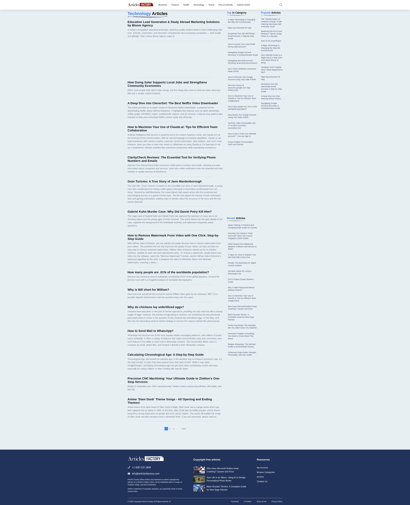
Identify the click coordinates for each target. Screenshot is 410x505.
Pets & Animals (225, 5)
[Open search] (280, 4)
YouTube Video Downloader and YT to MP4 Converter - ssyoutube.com (241, 125)
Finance (175, 5)
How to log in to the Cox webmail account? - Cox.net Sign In (242, 135)
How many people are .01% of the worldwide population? (242, 108)
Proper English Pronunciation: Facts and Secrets (240, 143)
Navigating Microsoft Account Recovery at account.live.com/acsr (242, 62)
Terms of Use (261, 501)
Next (184, 429)
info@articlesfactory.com (146, 473)
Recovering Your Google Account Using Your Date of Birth (242, 116)
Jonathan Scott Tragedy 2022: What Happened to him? (271, 69)
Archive (260, 477)
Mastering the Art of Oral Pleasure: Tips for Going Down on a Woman (271, 33)
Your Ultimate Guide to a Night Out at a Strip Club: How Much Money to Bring (271, 59)
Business (163, 5)
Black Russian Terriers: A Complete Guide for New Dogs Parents (241, 317)
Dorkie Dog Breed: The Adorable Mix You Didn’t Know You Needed (242, 326)
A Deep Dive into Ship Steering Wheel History (271, 97)
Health (186, 5)
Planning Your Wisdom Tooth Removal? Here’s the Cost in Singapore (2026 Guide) (240, 235)
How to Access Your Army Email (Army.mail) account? (241, 45)
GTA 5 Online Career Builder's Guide (241, 280)
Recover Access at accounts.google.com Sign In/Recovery (239, 87)
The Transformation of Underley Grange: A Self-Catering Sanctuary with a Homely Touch (271, 23)
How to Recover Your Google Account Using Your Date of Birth (242, 78)
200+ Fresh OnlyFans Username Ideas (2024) (242, 70)
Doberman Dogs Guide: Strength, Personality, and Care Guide (242, 353)
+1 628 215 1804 (141, 467)
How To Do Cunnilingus (271, 41)
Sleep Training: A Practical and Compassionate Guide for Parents (242, 226)
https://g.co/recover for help (239, 28)
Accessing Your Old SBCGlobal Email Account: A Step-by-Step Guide (241, 36)
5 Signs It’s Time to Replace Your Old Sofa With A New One (242, 256)
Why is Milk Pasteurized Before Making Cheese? (241, 288)
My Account (262, 467)
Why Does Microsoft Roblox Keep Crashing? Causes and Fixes (242, 307)
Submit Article (243, 5)
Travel (211, 5)
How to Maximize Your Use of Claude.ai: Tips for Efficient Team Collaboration (242, 98)
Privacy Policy (277, 501)
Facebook (235, 501)
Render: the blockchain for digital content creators (242, 264)
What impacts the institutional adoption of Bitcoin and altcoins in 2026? (242, 246)
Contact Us (262, 481)
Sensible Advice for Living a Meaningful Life (239, 272)
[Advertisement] (175, 59)
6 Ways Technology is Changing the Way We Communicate (241, 21)
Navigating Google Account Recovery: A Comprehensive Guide (243, 53)
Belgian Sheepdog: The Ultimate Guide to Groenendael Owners (242, 345)
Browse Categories (266, 472)
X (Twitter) (247, 501)
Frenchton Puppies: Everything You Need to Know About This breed (241, 336)
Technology (198, 5)
